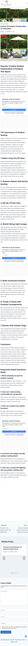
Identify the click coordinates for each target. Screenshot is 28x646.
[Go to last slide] (4, 558)
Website (3, 623)
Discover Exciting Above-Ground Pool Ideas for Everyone (22, 529)
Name (3, 610)
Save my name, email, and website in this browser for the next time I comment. (14, 627)
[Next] (24, 558)
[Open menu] (27, 3)
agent (3, 31)
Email (3, 616)
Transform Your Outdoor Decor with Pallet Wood (5, 529)
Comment (4, 591)
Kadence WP (14, 642)
